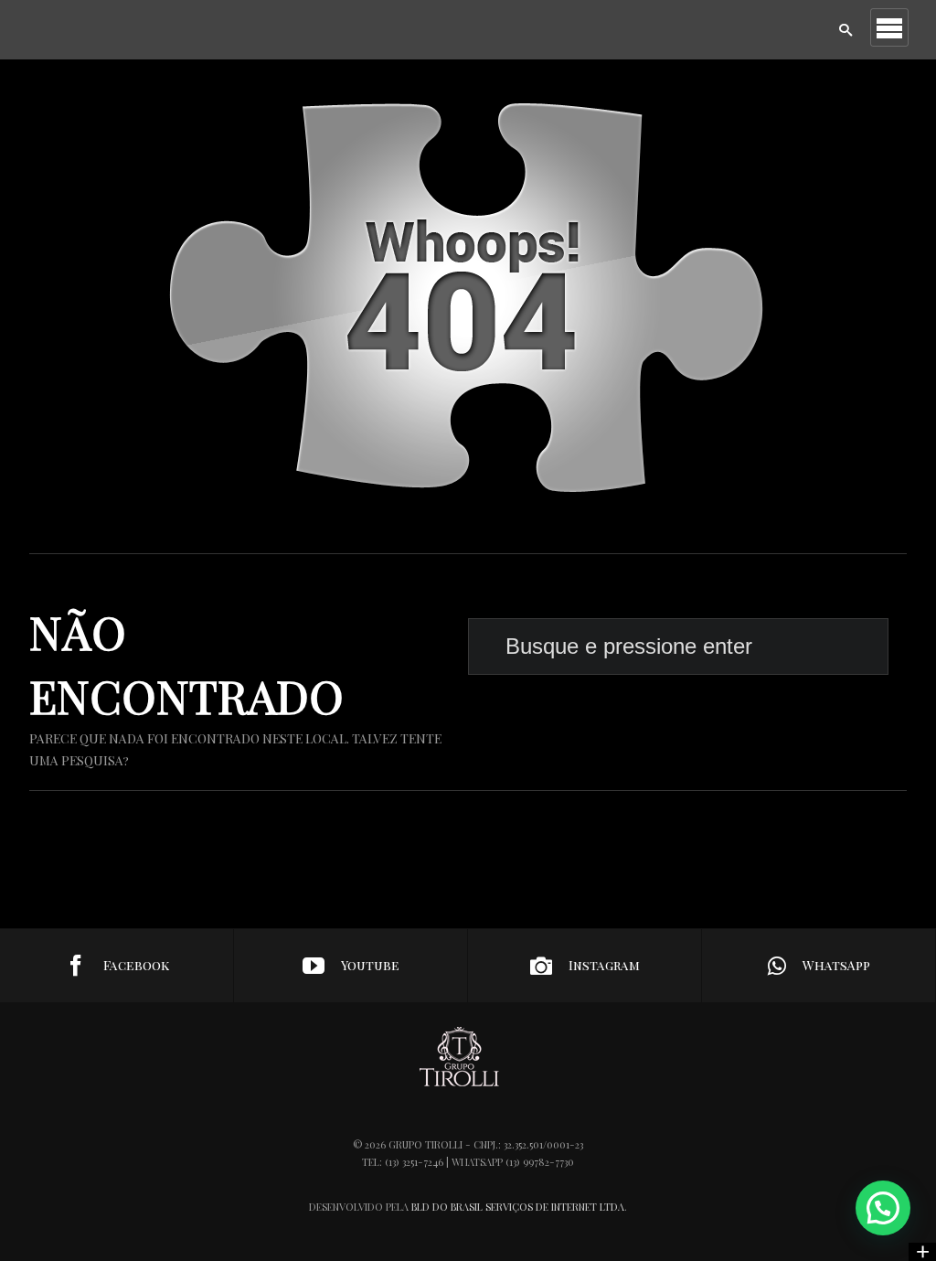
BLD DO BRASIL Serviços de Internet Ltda (517, 1206)
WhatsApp (836, 965)
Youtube (370, 965)
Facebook (136, 965)
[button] (883, 1208)
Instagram (604, 965)
